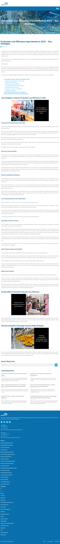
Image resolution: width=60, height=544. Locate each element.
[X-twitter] (4, 422)
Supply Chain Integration (10, 90)
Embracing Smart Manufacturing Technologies (14, 81)
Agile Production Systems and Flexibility (13, 89)
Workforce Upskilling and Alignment (12, 84)
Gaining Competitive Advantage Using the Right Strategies (16, 93)
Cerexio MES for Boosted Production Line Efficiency (15, 92)
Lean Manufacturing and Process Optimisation (14, 85)
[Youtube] (10, 422)
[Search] (56, 364)
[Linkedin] (7, 422)
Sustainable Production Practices (12, 87)
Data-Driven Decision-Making (11, 82)
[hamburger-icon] (57, 8)
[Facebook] (2, 422)
